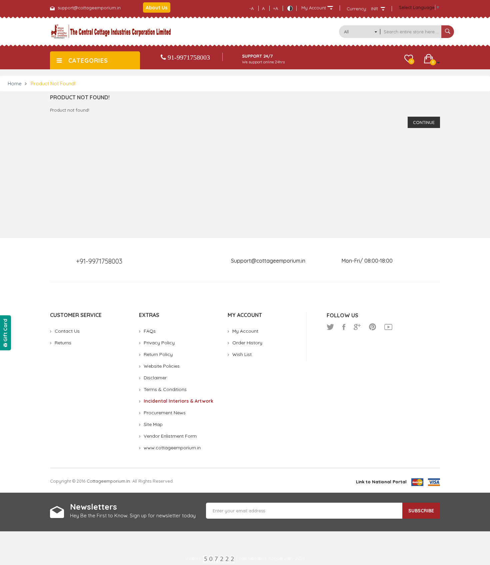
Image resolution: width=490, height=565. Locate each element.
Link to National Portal (381, 481)
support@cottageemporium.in (89, 7)
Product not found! (53, 83)
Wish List (242, 354)
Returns (63, 343)
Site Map (153, 424)
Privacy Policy (159, 343)
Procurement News (165, 413)
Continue (424, 122)
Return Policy (158, 354)
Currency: (357, 8)
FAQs (150, 331)
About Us (157, 7)
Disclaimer (155, 378)
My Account (245, 331)
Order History (247, 343)
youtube (388, 327)
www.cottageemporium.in (172, 448)
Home (15, 83)
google (357, 327)
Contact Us (67, 331)
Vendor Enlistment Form (170, 436)
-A (251, 8)
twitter (330, 327)
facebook (343, 327)
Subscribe (421, 511)
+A (275, 8)
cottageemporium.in (108, 481)
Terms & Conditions (165, 389)
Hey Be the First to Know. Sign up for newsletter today (133, 515)
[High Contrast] (290, 8)
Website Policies (162, 366)
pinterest (372, 327)
